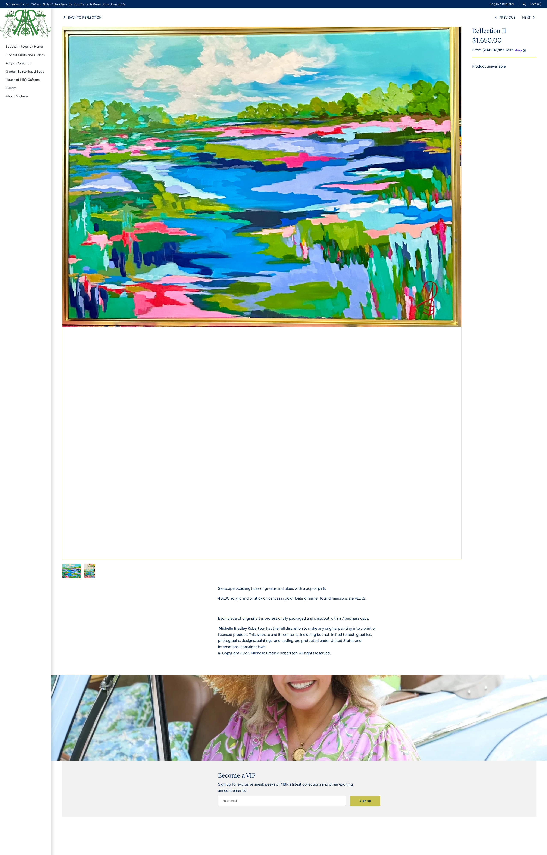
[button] (452, 293)
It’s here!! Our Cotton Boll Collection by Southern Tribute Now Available (66, 4)
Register (508, 4)
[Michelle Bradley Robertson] (25, 23)
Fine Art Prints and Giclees (25, 55)
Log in (494, 4)
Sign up (365, 801)
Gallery (11, 88)
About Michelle (17, 96)
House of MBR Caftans (23, 80)
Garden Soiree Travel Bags (25, 71)
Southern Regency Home (24, 46)
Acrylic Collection (18, 63)
